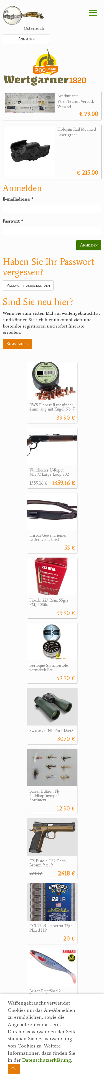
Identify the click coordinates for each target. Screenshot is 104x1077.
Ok (14, 1068)
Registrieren (17, 343)
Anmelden (26, 39)
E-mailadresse (18, 199)
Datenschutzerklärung (46, 1060)
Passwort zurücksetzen (28, 285)
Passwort (13, 221)
